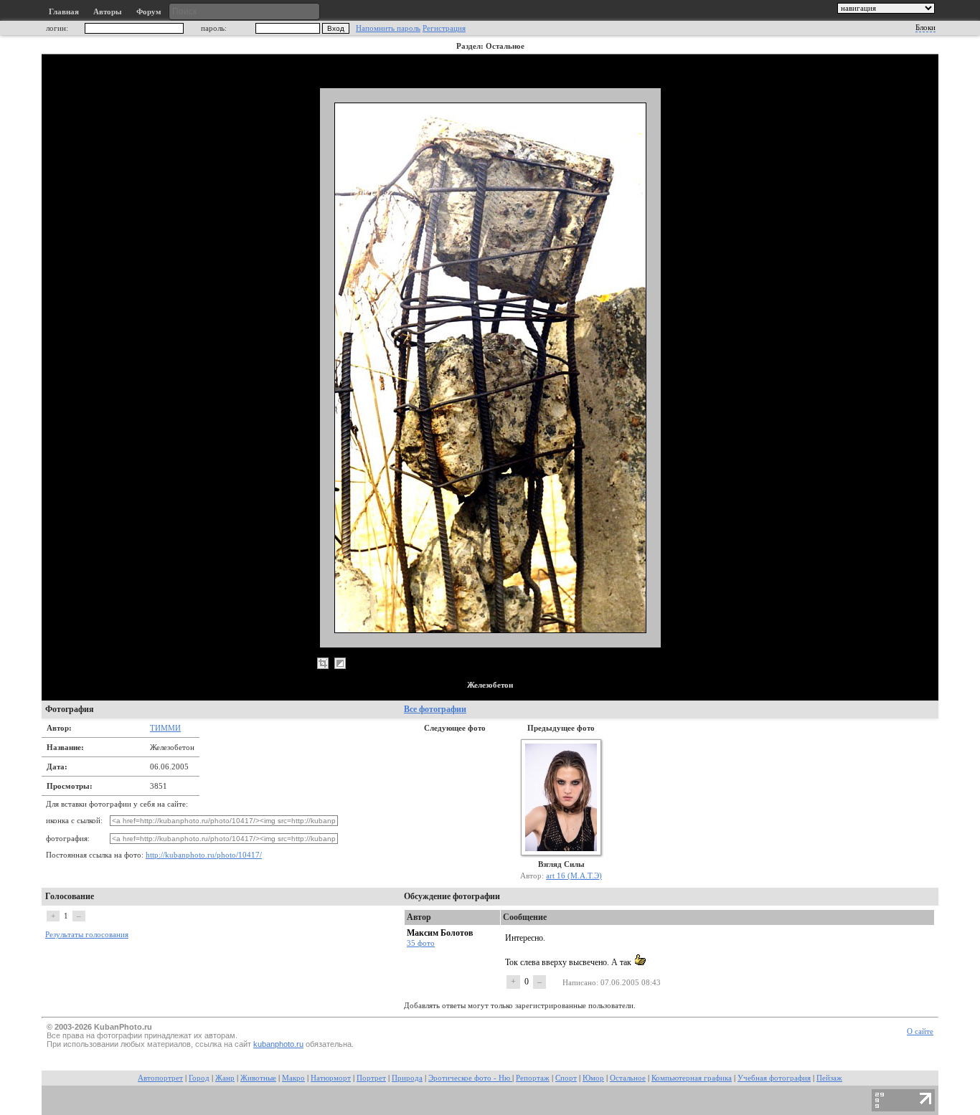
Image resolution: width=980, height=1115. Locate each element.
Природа (407, 1078)
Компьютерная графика (691, 1078)
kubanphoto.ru (278, 1044)
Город (199, 1078)
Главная (64, 12)
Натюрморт (331, 1078)
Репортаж (533, 1078)
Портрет (371, 1078)
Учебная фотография (774, 1078)
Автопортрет (160, 1078)
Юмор (593, 1078)
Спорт (566, 1078)
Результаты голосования (86, 935)
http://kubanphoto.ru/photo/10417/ (204, 855)
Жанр (225, 1078)
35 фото (421, 943)
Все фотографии (435, 709)
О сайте (920, 1031)
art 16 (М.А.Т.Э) (574, 875)
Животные (258, 1078)
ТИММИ (165, 727)
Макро (293, 1078)
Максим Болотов (440, 933)
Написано (579, 982)
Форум (148, 12)
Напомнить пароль (388, 28)
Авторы (107, 12)
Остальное (628, 1078)
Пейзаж (829, 1078)
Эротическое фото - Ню (470, 1078)
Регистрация (444, 28)
